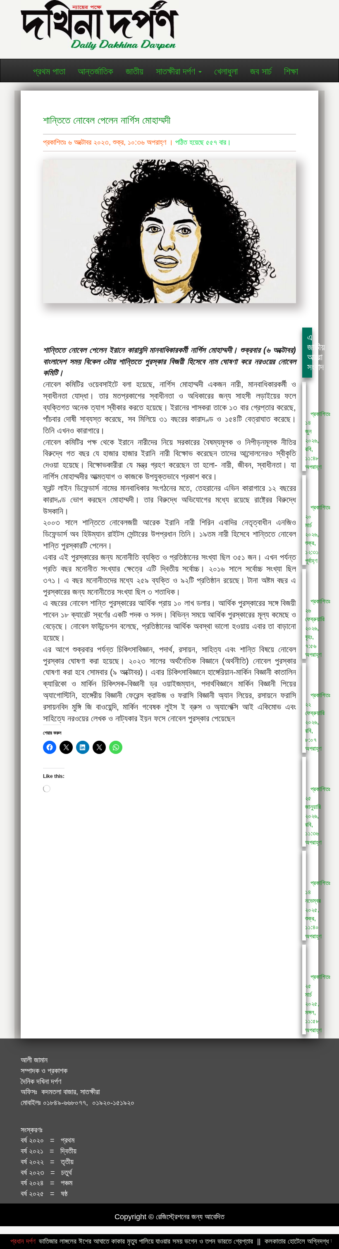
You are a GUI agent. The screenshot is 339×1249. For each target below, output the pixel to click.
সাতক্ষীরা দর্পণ (177, 71)
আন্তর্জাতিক (95, 71)
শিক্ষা (291, 71)
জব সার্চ (261, 71)
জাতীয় (134, 71)
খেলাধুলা (226, 71)
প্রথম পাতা (49, 71)
